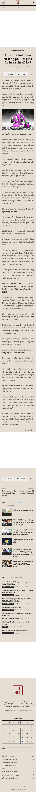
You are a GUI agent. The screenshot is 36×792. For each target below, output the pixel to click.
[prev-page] (3, 571)
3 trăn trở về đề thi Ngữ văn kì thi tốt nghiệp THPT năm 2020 (23, 564)
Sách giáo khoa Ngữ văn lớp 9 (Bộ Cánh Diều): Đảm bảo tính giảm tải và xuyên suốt (23, 532)
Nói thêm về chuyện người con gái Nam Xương (9, 493)
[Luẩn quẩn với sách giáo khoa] (7, 512)
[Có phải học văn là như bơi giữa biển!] (7, 541)
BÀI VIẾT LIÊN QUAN (14, 502)
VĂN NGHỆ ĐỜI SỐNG (8, 603)
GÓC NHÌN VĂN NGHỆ (8, 595)
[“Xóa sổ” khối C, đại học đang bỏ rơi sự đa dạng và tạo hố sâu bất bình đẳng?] (7, 522)
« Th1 (3, 748)
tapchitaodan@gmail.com (23, 710)
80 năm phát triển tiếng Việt (11, 607)
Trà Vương (12, 786)
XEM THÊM (11, 506)
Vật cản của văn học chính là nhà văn (15, 630)
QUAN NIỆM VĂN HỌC (8, 586)
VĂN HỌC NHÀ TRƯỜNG (16, 7)
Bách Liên (5, 786)
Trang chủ (4, 7)
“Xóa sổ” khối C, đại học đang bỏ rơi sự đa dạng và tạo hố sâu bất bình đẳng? (23, 522)
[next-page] (6, 571)
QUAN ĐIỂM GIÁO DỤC (5, 514)
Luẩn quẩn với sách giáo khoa (23, 510)
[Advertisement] (18, 29)
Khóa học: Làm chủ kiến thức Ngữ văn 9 (27, 492)
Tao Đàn (11, 67)
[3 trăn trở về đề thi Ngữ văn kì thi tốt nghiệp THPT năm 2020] (7, 563)
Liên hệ (31, 786)
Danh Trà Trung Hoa (22, 786)
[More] (31, 74)
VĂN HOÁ (5, 626)
